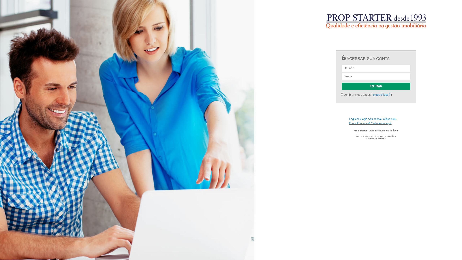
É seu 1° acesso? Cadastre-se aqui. (370, 123)
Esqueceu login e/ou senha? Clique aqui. (373, 118)
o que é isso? (381, 94)
